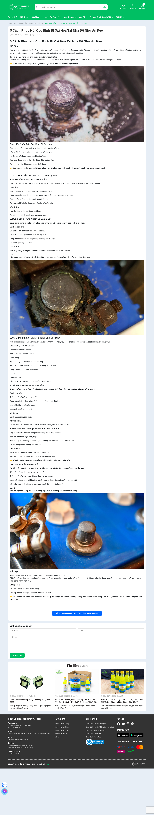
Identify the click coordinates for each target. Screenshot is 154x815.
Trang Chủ (12, 17)
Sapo (47, 764)
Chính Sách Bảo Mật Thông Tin (96, 723)
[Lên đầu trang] (150, 808)
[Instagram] (128, 723)
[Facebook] (118, 723)
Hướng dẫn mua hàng (62, 723)
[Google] (132, 723)
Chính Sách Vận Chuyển (93, 734)
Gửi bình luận (17, 655)
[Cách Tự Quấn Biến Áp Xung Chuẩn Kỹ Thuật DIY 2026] (31, 681)
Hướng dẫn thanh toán (62, 727)
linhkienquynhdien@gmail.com (18, 739)
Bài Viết (119, 17)
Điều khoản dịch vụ (61, 734)
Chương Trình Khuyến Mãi (101, 17)
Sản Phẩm (36, 17)
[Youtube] (123, 723)
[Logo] (139, 764)
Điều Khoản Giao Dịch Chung (95, 730)
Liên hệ (57, 737)
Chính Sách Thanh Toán (93, 737)
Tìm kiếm (102, 7)
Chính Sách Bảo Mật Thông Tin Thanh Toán (100, 727)
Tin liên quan (77, 666)
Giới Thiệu (24, 17)
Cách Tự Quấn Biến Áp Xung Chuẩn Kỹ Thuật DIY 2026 (30, 701)
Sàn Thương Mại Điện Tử (74, 17)
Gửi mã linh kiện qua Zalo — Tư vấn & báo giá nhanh (77, 613)
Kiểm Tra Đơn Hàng (53, 17)
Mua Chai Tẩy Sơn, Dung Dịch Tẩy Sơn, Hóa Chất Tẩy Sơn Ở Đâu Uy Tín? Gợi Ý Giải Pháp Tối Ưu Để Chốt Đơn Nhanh (75, 701)
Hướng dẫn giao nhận (62, 730)
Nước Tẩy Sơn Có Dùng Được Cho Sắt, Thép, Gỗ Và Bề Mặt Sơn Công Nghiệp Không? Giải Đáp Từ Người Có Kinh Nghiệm (122, 701)
